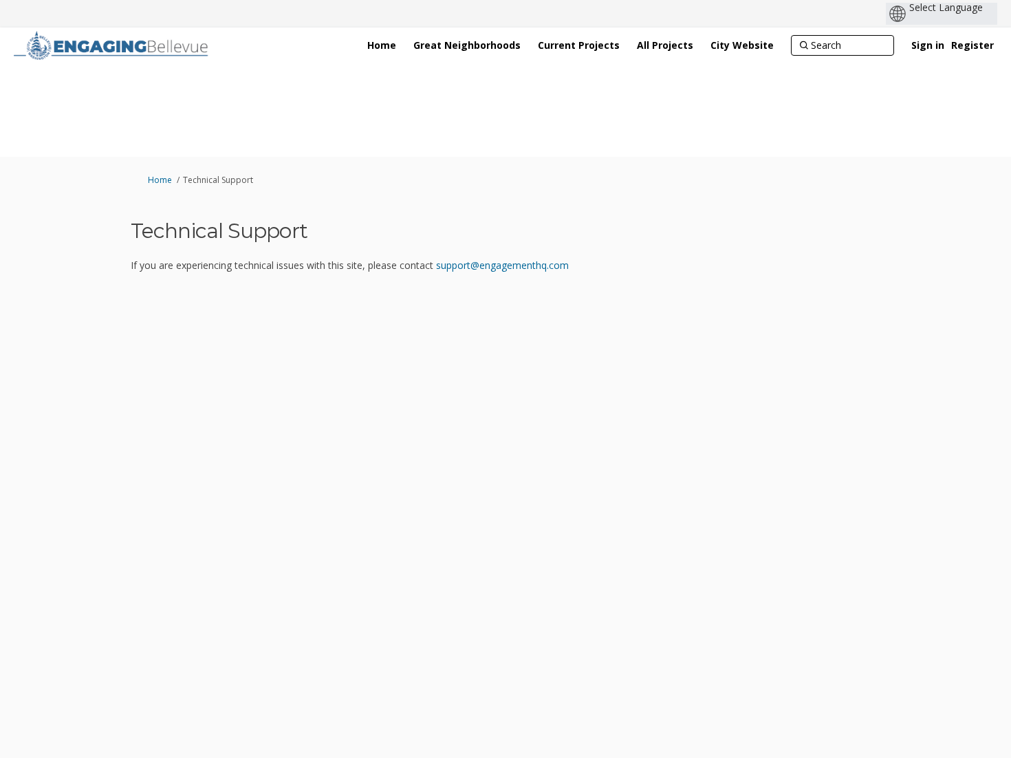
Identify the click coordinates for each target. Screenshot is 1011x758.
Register (972, 45)
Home (160, 180)
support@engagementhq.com (502, 265)
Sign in (927, 45)
